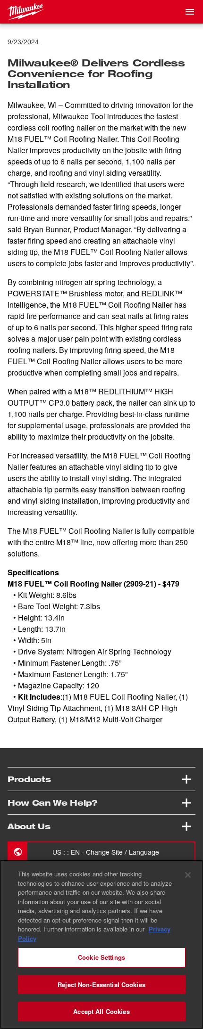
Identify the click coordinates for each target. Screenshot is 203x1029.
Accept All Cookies (101, 1011)
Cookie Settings (101, 957)
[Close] (188, 875)
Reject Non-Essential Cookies (101, 984)
